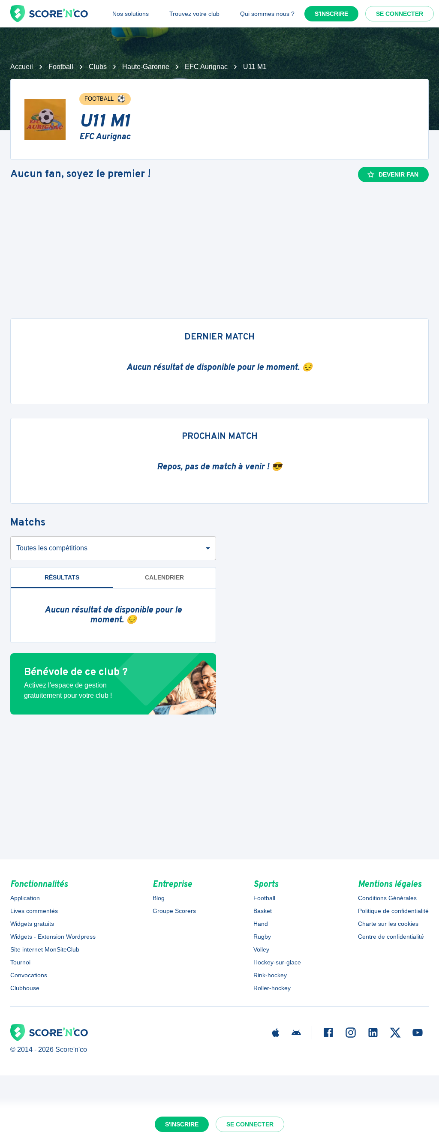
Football (60, 66)
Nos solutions (130, 13)
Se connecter (399, 13)
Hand (260, 923)
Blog (159, 898)
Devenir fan (398, 174)
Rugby (262, 936)
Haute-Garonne (145, 66)
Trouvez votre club (194, 13)
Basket (262, 910)
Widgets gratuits (32, 923)
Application (25, 898)
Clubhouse (24, 988)
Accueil (21, 66)
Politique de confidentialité (393, 910)
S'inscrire (331, 13)
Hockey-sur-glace (277, 962)
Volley (261, 949)
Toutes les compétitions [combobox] (51, 548)
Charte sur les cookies (388, 923)
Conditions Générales (387, 898)
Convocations (28, 975)
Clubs (98, 66)
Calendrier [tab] (164, 577)
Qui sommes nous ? (267, 13)
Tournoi (20, 962)
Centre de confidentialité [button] (391, 936)
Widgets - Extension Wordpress (53, 936)
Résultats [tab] (62, 577)
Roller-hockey (272, 988)
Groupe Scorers (174, 910)
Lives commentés (34, 910)
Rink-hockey (270, 975)
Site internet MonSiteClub (44, 949)
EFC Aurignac (206, 66)
